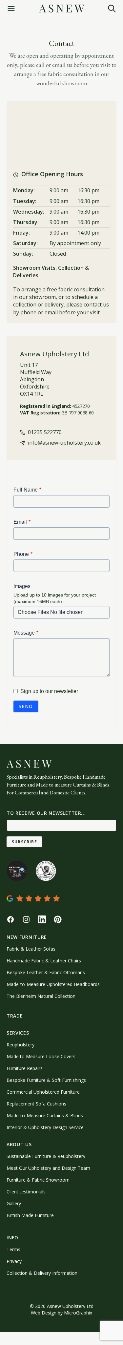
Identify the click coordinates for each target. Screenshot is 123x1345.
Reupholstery (20, 1044)
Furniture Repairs (25, 1068)
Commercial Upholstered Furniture (43, 1092)
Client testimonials (26, 1191)
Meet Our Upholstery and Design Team (48, 1168)
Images (22, 586)
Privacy (14, 1261)
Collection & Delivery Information (42, 1273)
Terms (13, 1249)
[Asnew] (61, 8)
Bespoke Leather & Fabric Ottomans (46, 972)
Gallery (14, 1203)
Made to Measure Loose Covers (41, 1056)
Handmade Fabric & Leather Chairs (44, 960)
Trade (15, 1016)
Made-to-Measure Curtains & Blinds (45, 1115)
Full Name (25, 490)
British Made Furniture (30, 1215)
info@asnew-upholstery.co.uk (64, 442)
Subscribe (24, 842)
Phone (21, 554)
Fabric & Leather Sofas (31, 949)
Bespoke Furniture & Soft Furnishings (46, 1080)
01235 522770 (44, 432)
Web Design (43, 1313)
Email (20, 522)
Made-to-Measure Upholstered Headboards (53, 984)
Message (24, 633)
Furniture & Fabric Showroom (38, 1180)
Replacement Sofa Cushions (36, 1104)
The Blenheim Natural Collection (41, 996)
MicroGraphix (78, 1313)
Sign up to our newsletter (49, 691)
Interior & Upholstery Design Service (45, 1127)
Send (26, 706)
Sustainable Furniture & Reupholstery (46, 1156)
